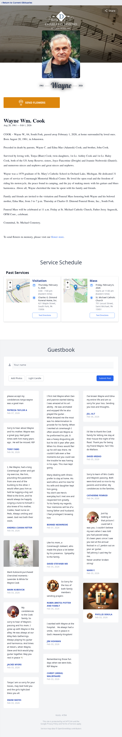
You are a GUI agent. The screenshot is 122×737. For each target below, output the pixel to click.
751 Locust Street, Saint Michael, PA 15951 (104, 306)
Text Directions (45, 315)
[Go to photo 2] (100, 607)
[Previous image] (86, 596)
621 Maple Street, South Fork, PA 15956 (47, 306)
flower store (57, 237)
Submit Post (105, 378)
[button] (18, 287)
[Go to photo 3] (102, 607)
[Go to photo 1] (99, 607)
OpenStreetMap (64, 728)
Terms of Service (69, 724)
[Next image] (115, 596)
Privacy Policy (52, 724)
